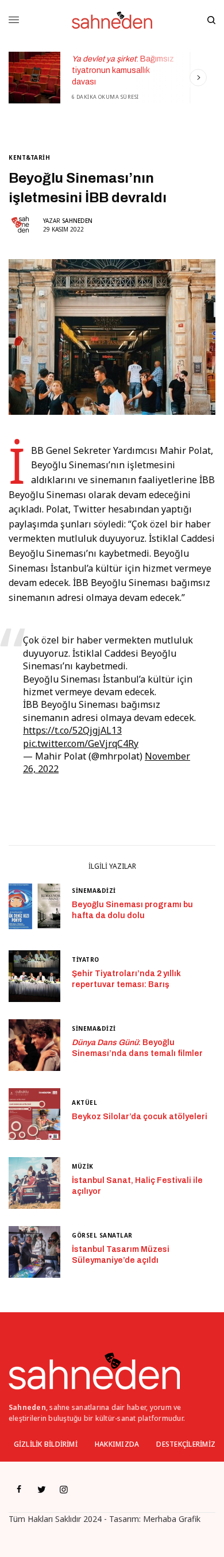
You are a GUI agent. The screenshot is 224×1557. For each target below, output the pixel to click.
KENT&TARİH (29, 157)
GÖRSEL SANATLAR (102, 1235)
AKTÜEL (84, 1103)
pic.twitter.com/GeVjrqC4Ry (80, 743)
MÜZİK (83, 1166)
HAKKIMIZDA (117, 1444)
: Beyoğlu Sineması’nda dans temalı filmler (137, 1048)
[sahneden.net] (112, 20)
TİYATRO (85, 959)
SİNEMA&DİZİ (94, 891)
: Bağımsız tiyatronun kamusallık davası (117, 70)
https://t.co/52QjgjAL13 (72, 730)
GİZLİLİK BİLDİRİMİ (46, 1444)
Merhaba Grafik (171, 1518)
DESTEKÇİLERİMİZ (185, 1444)
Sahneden (77, 221)
